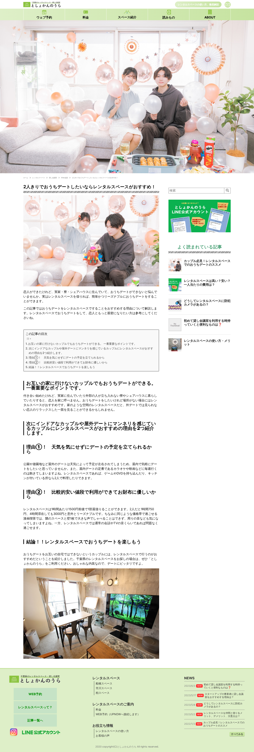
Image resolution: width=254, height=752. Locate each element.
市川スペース (104, 688)
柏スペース (103, 692)
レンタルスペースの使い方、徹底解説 (198, 4)
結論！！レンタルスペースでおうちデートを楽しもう (62, 367)
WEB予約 (35, 694)
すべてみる (237, 733)
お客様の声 (103, 735)
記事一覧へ (35, 720)
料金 (98, 709)
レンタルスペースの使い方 (112, 731)
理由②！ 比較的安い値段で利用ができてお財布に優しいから (68, 362)
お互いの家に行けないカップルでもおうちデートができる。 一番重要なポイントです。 (82, 343)
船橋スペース (104, 683)
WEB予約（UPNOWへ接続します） (118, 714)
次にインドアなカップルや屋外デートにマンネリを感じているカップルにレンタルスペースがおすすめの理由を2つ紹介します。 (91, 351)
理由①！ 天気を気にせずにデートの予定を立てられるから (67, 357)
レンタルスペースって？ (35, 707)
